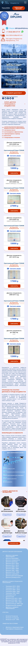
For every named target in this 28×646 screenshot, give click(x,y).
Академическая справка (14, 605)
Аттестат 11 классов (12, 618)
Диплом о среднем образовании (12, 607)
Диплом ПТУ (10, 596)
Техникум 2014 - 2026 (13, 586)
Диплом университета (13, 577)
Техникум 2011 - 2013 (13, 588)
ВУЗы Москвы (14, 54)
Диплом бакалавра (12, 558)
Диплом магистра (11, 561)
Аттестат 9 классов (12, 616)
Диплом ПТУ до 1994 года (14, 603)
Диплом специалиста (13, 560)
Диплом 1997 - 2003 (12, 570)
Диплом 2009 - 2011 (12, 567)
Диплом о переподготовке (15, 627)
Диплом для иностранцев (14, 575)
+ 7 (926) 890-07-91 (13, 32)
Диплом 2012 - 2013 (12, 565)
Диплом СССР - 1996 (12, 572)
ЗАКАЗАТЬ (14, 173)
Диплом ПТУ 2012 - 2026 (14, 598)
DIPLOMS (16, 15)
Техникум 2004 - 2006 (13, 591)
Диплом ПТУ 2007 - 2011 (14, 600)
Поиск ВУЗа (6, 8)
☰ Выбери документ (14, 93)
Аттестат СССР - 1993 (12, 619)
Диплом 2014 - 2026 (12, 563)
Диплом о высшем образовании (12, 555)
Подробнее (7, 514)
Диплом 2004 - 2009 (12, 568)
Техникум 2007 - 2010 (13, 589)
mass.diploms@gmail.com (14, 35)
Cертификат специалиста (14, 629)
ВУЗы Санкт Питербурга (14, 67)
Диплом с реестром (12, 574)
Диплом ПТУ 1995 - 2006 (14, 602)
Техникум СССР (11, 595)
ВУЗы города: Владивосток (14, 82)
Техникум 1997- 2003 (12, 593)
